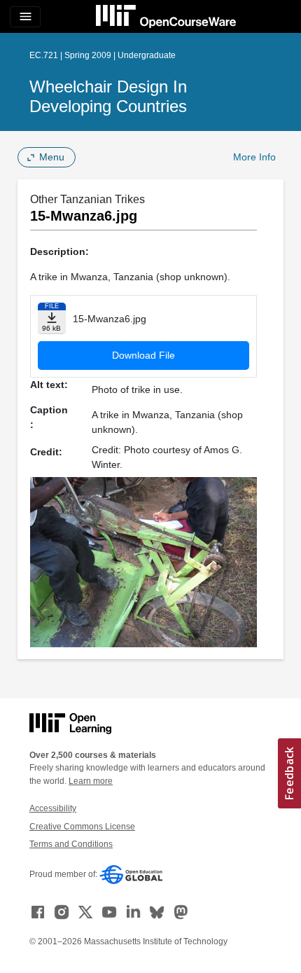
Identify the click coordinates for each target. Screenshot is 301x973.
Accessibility (52, 808)
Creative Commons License (82, 826)
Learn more (91, 781)
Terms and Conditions (71, 844)
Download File (143, 355)
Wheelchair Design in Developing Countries (108, 96)
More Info (254, 157)
